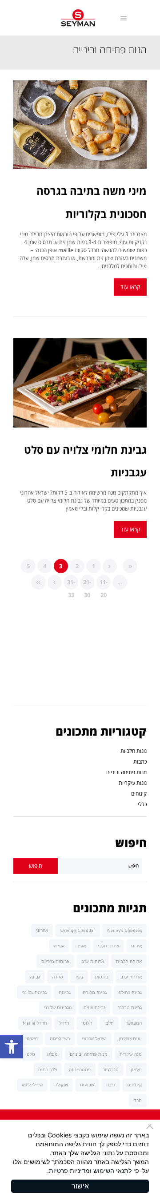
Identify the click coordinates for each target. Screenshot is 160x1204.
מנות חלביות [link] (133, 751)
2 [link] (77, 566)
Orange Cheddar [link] (77, 930)
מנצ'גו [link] (52, 1054)
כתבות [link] (140, 761)
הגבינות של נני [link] (58, 1007)
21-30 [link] (87, 584)
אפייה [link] (59, 946)
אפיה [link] (81, 946)
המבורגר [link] (134, 1023)
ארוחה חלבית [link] (129, 961)
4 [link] (44, 566)
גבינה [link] (35, 977)
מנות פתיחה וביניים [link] (126, 772)
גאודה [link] (57, 977)
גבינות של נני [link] (34, 992)
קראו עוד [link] (130, 287)
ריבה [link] (110, 1084)
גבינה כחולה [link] (130, 992)
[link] (11, 1046)
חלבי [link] (109, 1023)
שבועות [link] (87, 1084)
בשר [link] (79, 977)
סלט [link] (31, 1054)
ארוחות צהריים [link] (55, 961)
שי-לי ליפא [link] (32, 1084)
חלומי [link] (86, 1023)
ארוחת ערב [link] (131, 977)
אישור (80, 1186)
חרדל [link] (64, 1023)
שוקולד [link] (61, 1084)
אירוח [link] (136, 946)
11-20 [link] (104, 584)
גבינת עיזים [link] (94, 1007)
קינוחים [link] (139, 793)
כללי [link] (142, 804)
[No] (151, 1126)
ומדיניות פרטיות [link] (70, 1170)
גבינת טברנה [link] (129, 1007)
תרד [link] (138, 1100)
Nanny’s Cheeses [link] (124, 930)
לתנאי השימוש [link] (112, 1170)
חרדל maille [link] (35, 1023)
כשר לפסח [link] (60, 1038)
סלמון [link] (136, 1069)
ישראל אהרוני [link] (94, 1038)
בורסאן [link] (101, 977)
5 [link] (28, 566)
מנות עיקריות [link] (133, 783)
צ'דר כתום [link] (47, 1069)
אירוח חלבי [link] (108, 946)
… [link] (119, 582)
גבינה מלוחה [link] (95, 992)
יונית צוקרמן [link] (130, 1038)
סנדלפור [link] (111, 1069)
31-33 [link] (71, 584)
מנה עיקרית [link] (131, 1054)
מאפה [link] (32, 1038)
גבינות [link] (65, 992)
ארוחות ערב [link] (92, 961)
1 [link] (93, 566)
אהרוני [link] (42, 930)
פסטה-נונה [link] (80, 1069)
